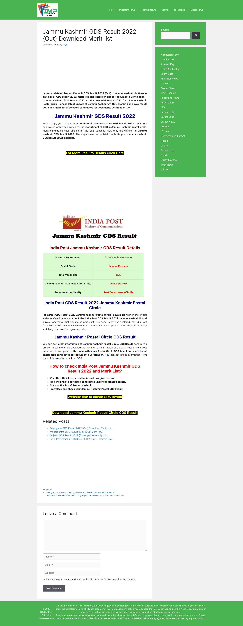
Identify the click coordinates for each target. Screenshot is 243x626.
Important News (127, 9)
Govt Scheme (168, 93)
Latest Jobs (167, 116)
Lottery (165, 126)
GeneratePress (46, 618)
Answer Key (167, 64)
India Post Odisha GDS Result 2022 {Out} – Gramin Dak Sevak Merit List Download (85, 495)
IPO (163, 107)
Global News (197, 9)
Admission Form (170, 54)
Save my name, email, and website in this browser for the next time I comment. (91, 579)
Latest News (168, 121)
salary (164, 145)
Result (49, 489)
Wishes (165, 169)
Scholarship (167, 150)
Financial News (148, 9)
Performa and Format (173, 136)
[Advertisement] (95, 70)
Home (111, 9)
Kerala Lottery (169, 112)
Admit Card (167, 59)
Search (165, 29)
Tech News (179, 9)
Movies (165, 131)
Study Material (169, 160)
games (164, 83)
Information (167, 102)
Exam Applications (171, 69)
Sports (164, 9)
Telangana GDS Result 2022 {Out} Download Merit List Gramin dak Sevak (80, 492)
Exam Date (167, 73)
